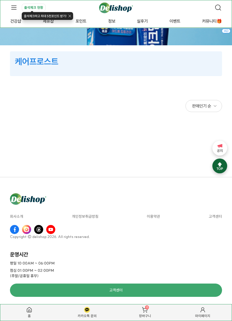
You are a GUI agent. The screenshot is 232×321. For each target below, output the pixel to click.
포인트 (81, 21)
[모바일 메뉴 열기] (14, 7)
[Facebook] (14, 229)
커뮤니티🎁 (212, 21)
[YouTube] (50, 229)
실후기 (142, 21)
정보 (111, 21)
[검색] (218, 7)
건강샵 (15, 21)
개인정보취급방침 (85, 216)
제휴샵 (48, 21)
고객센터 (215, 216)
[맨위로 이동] (219, 166)
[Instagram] (26, 229)
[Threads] (38, 229)
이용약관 (153, 216)
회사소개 (16, 216)
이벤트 (174, 21)
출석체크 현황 (33, 7)
